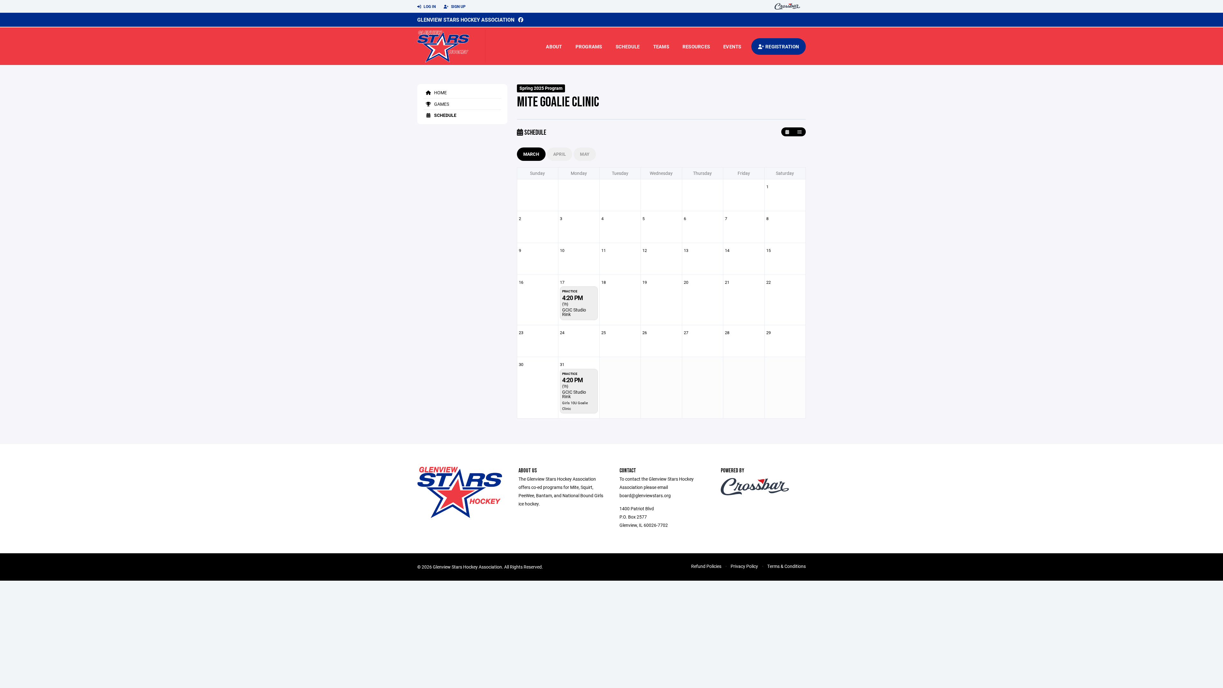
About (554, 46)
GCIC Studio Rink (574, 312)
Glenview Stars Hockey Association (465, 19)
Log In (429, 6)
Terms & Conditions (786, 566)
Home (440, 93)
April (559, 154)
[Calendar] (787, 132)
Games (441, 104)
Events (732, 46)
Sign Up (458, 6)
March (531, 154)
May (585, 154)
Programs (589, 46)
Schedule (628, 46)
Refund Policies (706, 566)
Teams (661, 46)
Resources (696, 46)
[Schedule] (799, 132)
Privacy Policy (744, 566)
